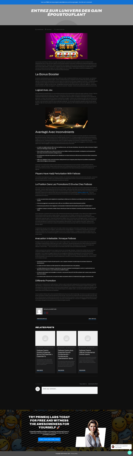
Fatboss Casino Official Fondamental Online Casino (87, 352)
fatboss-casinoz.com (83, 192)
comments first (93, 384)
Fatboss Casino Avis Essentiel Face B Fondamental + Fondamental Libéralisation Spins (65, 354)
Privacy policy (74, 453)
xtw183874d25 (52, 309)
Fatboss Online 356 (60, 29)
